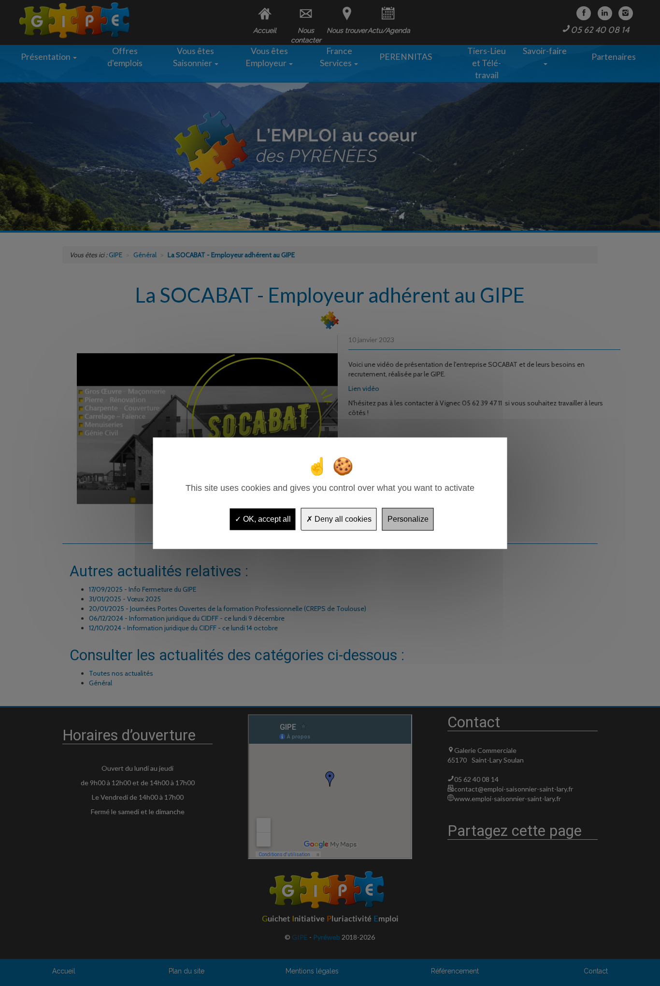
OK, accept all (266, 519)
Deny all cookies (342, 519)
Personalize (408, 519)
